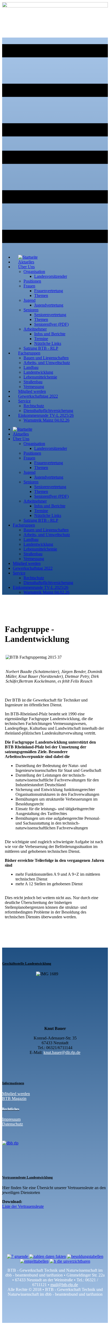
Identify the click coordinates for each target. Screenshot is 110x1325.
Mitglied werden (16, 1093)
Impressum (11, 1119)
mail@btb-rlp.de (64, 1284)
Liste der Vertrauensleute (23, 1206)
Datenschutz (12, 1124)
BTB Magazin (14, 1098)
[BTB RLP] (55, 6)
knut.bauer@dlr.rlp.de (62, 1052)
